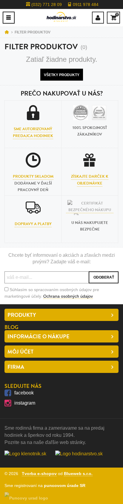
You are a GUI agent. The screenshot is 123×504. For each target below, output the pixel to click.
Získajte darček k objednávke (89, 179)
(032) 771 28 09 (46, 4)
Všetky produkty (61, 75)
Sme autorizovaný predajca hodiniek (33, 132)
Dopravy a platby (33, 224)
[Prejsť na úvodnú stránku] (61, 17)
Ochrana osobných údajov (68, 296)
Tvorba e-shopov (39, 473)
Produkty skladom (33, 176)
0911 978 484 (85, 4)
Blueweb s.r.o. (78, 473)
